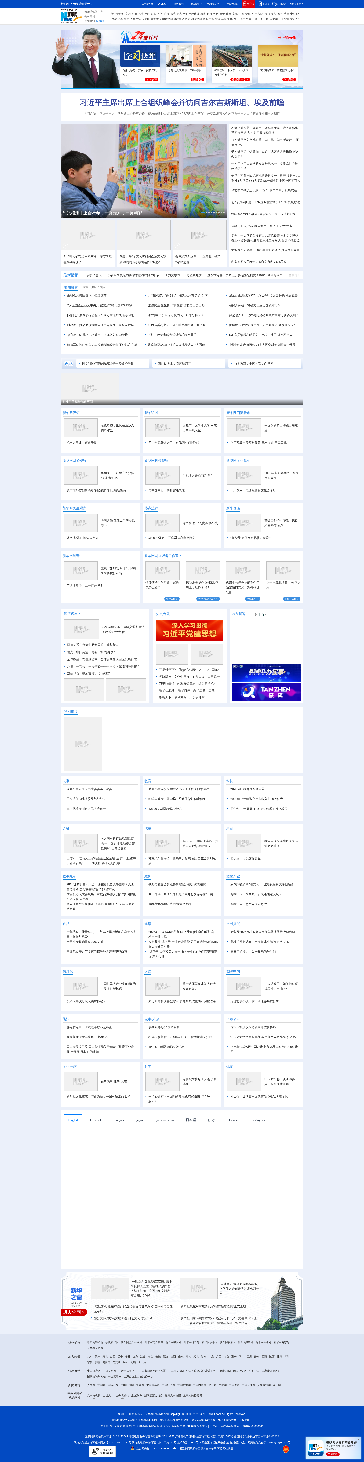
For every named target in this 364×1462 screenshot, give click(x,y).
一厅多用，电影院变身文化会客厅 (253, 490)
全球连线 (194, 13)
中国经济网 (168, 1428)
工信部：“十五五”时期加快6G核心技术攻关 (259, 830)
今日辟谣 (154, 937)
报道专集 (289, 37)
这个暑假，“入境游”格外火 (200, 523)
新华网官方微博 (153, 1386)
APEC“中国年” (209, 691)
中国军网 (234, 1428)
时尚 (242, 19)
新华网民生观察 (74, 508)
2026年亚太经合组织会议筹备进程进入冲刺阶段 (263, 213)
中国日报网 (127, 1428)
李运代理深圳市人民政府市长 (86, 830)
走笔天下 (214, 712)
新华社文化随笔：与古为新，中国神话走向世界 (98, 1139)
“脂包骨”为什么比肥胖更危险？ (251, 537)
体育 (228, 13)
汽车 (120, 19)
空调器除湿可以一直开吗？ (85, 585)
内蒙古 (106, 1406)
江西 (173, 1400)
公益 (254, 19)
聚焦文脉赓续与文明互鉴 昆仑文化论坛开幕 (123, 1361)
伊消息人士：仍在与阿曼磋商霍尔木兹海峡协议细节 (264, 315)
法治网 (277, 1428)
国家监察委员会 (153, 1439)
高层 (128, 13)
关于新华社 (147, 3)
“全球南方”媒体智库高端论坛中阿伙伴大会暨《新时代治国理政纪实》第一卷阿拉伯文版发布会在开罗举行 (151, 1332)
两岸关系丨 (74, 666)
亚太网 (274, 19)
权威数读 (294, 202)
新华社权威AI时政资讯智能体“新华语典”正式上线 (213, 1349)
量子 (222, 13)
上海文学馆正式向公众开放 (183, 275)
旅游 (211, 19)
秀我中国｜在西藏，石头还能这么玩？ (256, 937)
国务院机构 (122, 1439)
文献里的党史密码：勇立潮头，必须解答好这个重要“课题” (127, 212)
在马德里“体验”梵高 (114, 1125)
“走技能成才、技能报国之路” (277, 70)
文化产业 (295, 19)
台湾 (173, 13)
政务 (280, 13)
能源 (217, 19)
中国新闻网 (248, 1428)
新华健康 (233, 508)
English (73, 1163)
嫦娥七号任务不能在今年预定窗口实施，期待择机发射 (242, 587)
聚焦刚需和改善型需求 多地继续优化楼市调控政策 (182, 1044)
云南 (256, 1400)
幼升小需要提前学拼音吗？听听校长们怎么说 (178, 810)
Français (118, 1163)
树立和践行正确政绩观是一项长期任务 (107, 363)
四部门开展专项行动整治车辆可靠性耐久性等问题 (100, 315)
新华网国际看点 (238, 412)
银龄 (187, 19)
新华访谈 (151, 412)
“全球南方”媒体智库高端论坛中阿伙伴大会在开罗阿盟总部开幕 (240, 1332)
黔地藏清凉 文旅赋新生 (97, 695)
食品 (126, 19)
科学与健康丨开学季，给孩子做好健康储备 (177, 820)
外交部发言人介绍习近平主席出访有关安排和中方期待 (243, 113)
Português (258, 1163)
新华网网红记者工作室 (161, 555)
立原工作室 (252, 599)
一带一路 (263, 19)
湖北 (196, 1400)
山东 (181, 1400)
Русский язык (164, 1163)
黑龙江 (117, 1406)
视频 (267, 13)
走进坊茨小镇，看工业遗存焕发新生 (254, 1044)
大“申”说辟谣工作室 (208, 599)
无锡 (133, 1406)
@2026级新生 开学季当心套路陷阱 (171, 537)
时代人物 (198, 698)
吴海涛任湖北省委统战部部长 (86, 820)
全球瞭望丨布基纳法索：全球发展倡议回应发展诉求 (102, 681)
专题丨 (235, 175)
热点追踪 (151, 508)
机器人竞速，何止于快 (82, 442)
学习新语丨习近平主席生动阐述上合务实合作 (114, 113)
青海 (287, 1400)
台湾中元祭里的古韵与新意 (100, 666)
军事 (254, 13)
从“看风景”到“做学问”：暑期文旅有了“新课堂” (178, 295)
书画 (241, 13)
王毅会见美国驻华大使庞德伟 (87, 295)
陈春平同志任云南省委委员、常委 (89, 810)
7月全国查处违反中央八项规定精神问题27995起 (99, 305)
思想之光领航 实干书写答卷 (184, 70)
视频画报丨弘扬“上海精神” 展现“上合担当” (176, 113)
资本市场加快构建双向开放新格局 (253, 1070)
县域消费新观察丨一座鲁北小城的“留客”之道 (260, 985)
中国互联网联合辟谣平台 (200, 1414)
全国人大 (108, 1439)
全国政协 (136, 1439)
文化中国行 (181, 698)
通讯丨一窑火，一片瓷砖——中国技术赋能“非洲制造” (103, 688)
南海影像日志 (186, 705)
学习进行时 (117, 13)
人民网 (91, 1428)
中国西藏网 (199, 1428)
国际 (147, 13)
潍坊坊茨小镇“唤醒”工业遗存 (142, 262)
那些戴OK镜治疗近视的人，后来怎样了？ (176, 315)
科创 (215, 13)
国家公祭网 (239, 1414)
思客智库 (182, 13)
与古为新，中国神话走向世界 (253, 363)
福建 (165, 1400)
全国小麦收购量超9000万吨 (85, 985)
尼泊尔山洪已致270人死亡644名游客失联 (257, 295)
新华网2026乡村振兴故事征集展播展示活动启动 (262, 975)
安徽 (158, 1400)
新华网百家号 (281, 1386)
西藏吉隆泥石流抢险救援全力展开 (263, 175)
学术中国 (167, 19)
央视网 (140, 1428)
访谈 (261, 13)
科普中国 (254, 1414)
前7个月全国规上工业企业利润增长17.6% (259, 202)
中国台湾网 (184, 1428)
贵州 (249, 1400)
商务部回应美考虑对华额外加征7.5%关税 (259, 261)
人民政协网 (264, 1428)
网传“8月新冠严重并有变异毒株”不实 (188, 937)
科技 (209, 13)
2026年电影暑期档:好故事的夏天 (278, 249)
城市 (205, 19)
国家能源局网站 (271, 1414)
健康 (248, 13)
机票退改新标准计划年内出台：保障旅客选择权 (180, 1080)
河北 (105, 1400)
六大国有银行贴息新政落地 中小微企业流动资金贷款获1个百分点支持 (118, 887)
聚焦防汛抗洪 (207, 705)
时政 (134, 13)
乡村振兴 (178, 19)
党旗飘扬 (165, 698)
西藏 (264, 1400)
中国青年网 (153, 1428)
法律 (286, 13)
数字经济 (156, 19)
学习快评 (151, 79)
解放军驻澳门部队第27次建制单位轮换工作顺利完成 (102, 344)
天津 (97, 1400)
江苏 (143, 1400)
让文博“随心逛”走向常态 (83, 537)
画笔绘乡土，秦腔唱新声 (174, 363)
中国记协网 (224, 1414)
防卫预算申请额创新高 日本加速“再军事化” (259, 442)
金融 (114, 19)
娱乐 (236, 19)
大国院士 (214, 698)
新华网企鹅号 (95, 1391)
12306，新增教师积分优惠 (166, 830)
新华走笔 (199, 712)
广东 (211, 1400)
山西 (112, 1400)
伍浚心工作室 (292, 599)
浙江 (150, 1400)
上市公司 (283, 19)
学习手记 (289, 79)
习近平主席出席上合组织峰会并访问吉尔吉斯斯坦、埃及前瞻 (182, 102)
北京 (90, 1400)
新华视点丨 (74, 695)
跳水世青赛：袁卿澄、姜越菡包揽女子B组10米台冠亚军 (245, 275)
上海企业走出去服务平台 (138, 1420)
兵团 (125, 1406)
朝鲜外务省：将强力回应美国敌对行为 (255, 305)
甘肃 (279, 1400)
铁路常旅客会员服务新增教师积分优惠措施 (177, 927)
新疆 (97, 1406)
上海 (135, 1400)
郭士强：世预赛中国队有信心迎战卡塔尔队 (259, 1139)
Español (95, 1163)
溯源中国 (196, 19)
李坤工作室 (172, 599)
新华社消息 (166, 712)
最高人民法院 (173, 1439)
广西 (218, 1400)
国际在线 (113, 1428)
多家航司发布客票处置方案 (259, 240)
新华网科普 (71, 555)
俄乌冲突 (180, 718)
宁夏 (90, 1406)
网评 (160, 13)
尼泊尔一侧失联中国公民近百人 (279, 180)
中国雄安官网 (176, 1414)
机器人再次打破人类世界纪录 (86, 1044)
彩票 (230, 19)
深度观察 (71, 635)
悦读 (248, 19)
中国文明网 (109, 1414)
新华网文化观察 (238, 460)
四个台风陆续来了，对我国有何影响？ (174, 442)
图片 (273, 13)
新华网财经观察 (74, 460)
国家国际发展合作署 (154, 1414)
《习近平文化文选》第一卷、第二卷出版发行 (261, 139)
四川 (241, 1400)
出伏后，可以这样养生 (245, 901)
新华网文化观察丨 (243, 249)
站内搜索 (281, 3)
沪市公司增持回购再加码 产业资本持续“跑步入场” (263, 1080)
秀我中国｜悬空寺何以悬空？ (250, 947)
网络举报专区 (296, 3)
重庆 (234, 1400)
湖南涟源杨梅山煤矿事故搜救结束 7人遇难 (176, 344)
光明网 (223, 1428)
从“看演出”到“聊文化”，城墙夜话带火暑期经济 (262, 927)
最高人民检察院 (192, 1439)
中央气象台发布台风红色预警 (260, 235)
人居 (147, 1015)
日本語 (191, 1163)
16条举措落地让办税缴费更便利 (169, 947)
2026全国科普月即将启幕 (247, 810)
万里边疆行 (166, 705)
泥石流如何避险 (289, 240)
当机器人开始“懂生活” (197, 475)
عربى (139, 1163)
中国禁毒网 (114, 1420)
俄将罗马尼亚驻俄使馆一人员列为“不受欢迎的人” (262, 324)
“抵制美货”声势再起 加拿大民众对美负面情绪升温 (262, 344)
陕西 (272, 1400)
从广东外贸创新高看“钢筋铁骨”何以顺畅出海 (96, 490)
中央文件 (295, 13)
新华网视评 (71, 412)
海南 (226, 1400)
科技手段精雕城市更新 (78, 401)
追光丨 (71, 673)
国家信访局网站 (96, 1420)
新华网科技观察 (156, 460)
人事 (141, 13)
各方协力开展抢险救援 (259, 132)
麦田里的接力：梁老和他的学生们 (253, 995)
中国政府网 (93, 1414)
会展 (224, 19)
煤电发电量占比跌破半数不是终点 (89, 1070)
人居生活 (135, 19)
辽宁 (120, 1400)
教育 (203, 13)
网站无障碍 (232, 3)
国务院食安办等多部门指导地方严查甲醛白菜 (97, 995)
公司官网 (89, 16)
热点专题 (163, 635)
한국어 (212, 1163)
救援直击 (292, 295)
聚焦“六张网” (187, 691)
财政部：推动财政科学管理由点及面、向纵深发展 (100, 324)
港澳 (166, 13)
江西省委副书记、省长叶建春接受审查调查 (177, 324)
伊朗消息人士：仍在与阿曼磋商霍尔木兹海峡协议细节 (122, 275)
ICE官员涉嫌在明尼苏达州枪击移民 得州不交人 (261, 334)
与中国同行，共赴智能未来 (166, 490)
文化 (235, 13)
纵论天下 (165, 718)
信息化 (146, 19)
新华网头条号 (263, 1386)
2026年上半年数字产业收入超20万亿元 (256, 820)
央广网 (213, 1428)
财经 (153, 13)
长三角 (142, 1406)
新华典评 (184, 712)
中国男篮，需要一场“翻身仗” (95, 673)
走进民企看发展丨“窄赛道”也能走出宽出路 (176, 305)
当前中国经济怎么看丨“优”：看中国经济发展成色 (264, 190)
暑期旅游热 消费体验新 (164, 1070)
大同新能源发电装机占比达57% (88, 1080)
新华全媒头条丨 (112, 648)
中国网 (101, 1428)
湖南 (203, 1400)
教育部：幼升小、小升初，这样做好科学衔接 (97, 334)
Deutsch (234, 1163)
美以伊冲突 (197, 718)
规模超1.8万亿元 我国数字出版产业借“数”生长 (262, 225)
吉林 (127, 1400)
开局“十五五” (167, 691)
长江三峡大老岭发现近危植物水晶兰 (172, 334)
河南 (188, 1400)
